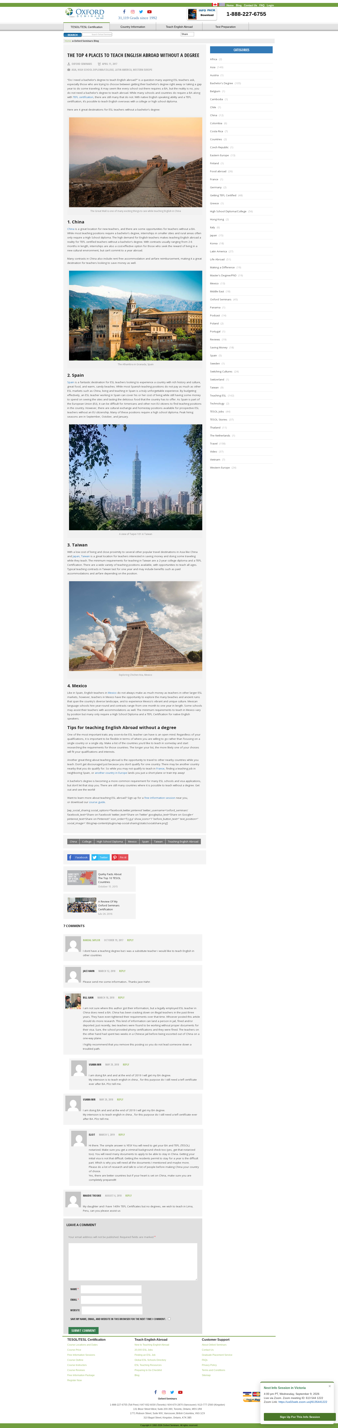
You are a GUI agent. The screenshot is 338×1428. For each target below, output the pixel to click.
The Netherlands (220, 435)
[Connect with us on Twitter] (141, 12)
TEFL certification (83, 97)
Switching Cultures (221, 371)
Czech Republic (219, 147)
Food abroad (218, 171)
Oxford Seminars (82, 64)
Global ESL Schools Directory (150, 1360)
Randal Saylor (91, 940)
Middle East (217, 291)
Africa (213, 59)
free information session (159, 798)
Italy (212, 227)
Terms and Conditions (213, 1370)
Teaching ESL (218, 395)
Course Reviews (76, 1370)
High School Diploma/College (96, 69)
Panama (215, 307)
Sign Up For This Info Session (300, 1416)
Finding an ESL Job (145, 1355)
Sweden (215, 363)
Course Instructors (77, 1365)
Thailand (215, 427)
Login (270, 5)
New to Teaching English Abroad (152, 1344)
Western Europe (142, 69)
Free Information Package (81, 1375)
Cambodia (216, 99)
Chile (213, 107)
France (160, 768)
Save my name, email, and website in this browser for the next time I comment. (118, 1319)
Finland (214, 163)
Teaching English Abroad (183, 841)
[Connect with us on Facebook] (124, 12)
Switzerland (217, 379)
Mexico (112, 692)
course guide (97, 802)
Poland (214, 323)
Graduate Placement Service (217, 1355)
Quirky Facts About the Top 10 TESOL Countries (109, 878)
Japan (76, 556)
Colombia (216, 123)
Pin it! (123, 857)
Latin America (123, 69)
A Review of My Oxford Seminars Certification (109, 905)
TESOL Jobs (217, 411)
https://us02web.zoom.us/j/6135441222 (303, 1401)
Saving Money (218, 347)
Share (185, 34)
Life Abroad (217, 259)
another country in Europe (111, 773)
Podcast (215, 315)
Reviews (215, 339)
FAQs (205, 1360)
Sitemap (206, 1375)
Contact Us (250, 5)
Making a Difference (222, 267)
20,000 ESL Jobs (144, 1350)
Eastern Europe (219, 155)
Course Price (74, 1350)
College (87, 841)
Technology (217, 403)
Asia (74, 69)
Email (74, 1299)
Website (75, 1310)
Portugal (215, 331)
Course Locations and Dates (82, 1344)
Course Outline (75, 1360)
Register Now (74, 1380)
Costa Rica (216, 131)
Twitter (104, 857)
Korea (214, 243)
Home (230, 5)
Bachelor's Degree (221, 83)
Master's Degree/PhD (223, 275)
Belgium (215, 91)
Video (213, 451)
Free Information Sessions (81, 1355)
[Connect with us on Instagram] (133, 12)
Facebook (82, 857)
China (70, 229)
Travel (214, 443)
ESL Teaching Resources (148, 1365)
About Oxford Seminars (214, 1344)
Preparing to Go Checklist (148, 1370)
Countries (216, 139)
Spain (70, 382)
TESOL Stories (218, 419)
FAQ (261, 5)
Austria (214, 75)
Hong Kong (217, 219)
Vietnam (215, 459)
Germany (216, 187)
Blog (239, 5)
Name (74, 1289)
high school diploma (110, 841)
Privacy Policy (209, 1365)
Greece (214, 203)
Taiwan (85, 556)
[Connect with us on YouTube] (149, 12)
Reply (130, 940)
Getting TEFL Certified (223, 195)
